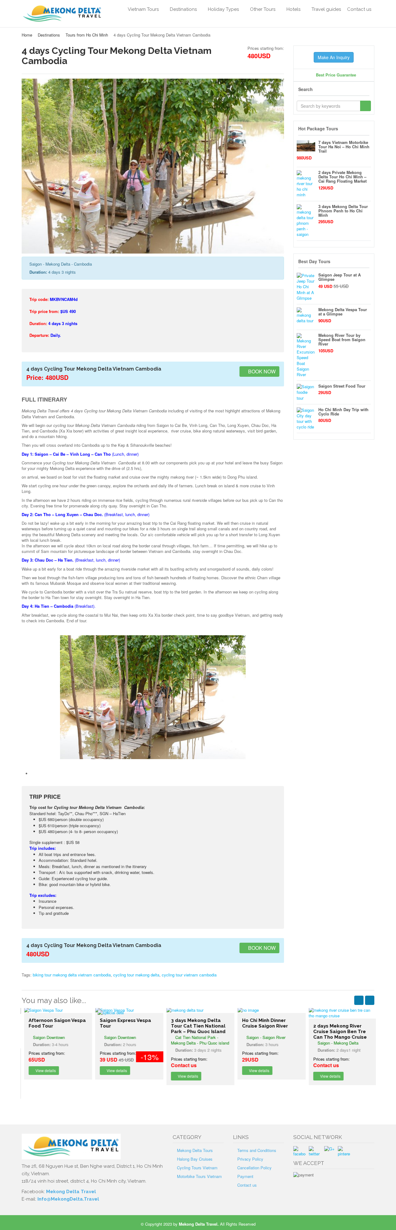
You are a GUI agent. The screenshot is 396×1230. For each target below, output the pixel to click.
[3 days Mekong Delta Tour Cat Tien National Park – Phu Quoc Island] (198, 1010)
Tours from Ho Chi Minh (87, 35)
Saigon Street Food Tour (341, 386)
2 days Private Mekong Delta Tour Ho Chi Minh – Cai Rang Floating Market (342, 176)
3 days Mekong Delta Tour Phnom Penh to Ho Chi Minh (343, 210)
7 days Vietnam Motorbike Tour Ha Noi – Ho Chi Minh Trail (343, 146)
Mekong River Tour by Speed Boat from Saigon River (341, 339)
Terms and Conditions (256, 1150)
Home (27, 35)
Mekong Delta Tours (195, 1150)
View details (43, 1070)
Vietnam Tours (143, 9)
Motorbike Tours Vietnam (199, 1176)
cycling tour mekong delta (136, 975)
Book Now (261, 371)
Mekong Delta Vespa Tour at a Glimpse (342, 311)
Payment (245, 1176)
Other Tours (262, 9)
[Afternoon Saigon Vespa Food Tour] (56, 1010)
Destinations (183, 9)
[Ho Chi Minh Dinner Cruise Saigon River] (269, 1010)
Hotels (293, 9)
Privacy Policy (250, 1159)
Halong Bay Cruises (195, 1159)
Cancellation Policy (254, 1168)
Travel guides (326, 9)
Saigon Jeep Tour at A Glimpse (339, 277)
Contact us (359, 9)
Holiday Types (223, 9)
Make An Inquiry (334, 57)
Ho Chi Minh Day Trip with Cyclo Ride (343, 411)
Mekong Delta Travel (71, 1191)
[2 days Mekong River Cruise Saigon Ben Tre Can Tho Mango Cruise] (340, 1013)
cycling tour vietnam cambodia (189, 975)
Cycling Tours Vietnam (197, 1168)
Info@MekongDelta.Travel (68, 1199)
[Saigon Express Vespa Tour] (127, 1010)
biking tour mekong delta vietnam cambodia (72, 975)
